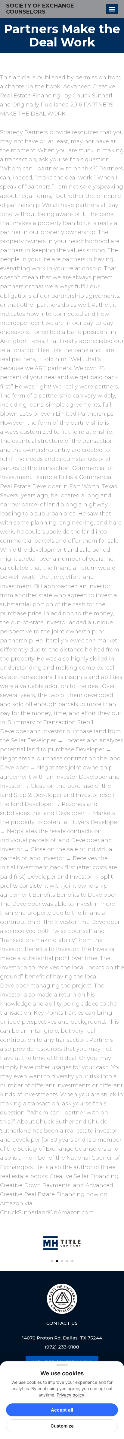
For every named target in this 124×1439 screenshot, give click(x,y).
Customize (62, 1426)
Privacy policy (70, 1394)
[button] (52, 1261)
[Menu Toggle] (112, 9)
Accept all (62, 1410)
